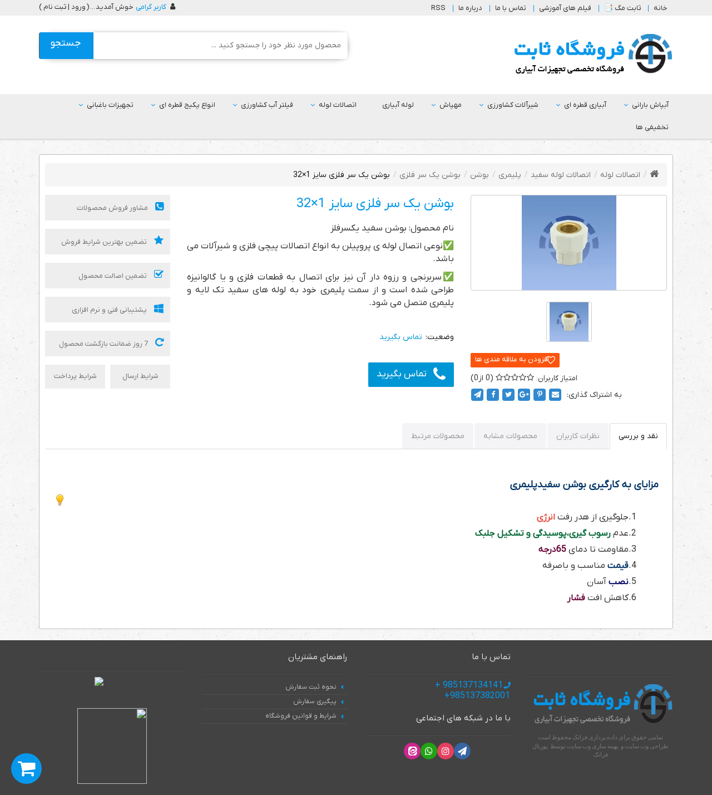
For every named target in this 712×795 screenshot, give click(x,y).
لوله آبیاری (398, 105)
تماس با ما (510, 8)
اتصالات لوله (338, 105)
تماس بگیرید (402, 374)
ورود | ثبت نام (64, 7)
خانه (661, 8)
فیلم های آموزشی (565, 8)
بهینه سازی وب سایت (593, 746)
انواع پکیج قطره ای (187, 105)
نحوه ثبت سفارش (311, 687)
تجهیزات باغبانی (110, 105)
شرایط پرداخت (75, 376)
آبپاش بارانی (650, 105)
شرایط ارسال (140, 376)
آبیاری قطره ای (585, 105)
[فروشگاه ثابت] (590, 54)
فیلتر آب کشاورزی (267, 105)
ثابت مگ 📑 (622, 8)
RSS (438, 8)
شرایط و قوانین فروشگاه (301, 715)
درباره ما (470, 8)
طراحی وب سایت (647, 746)
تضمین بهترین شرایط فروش (105, 242)
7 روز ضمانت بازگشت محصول (104, 344)
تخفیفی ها (652, 127)
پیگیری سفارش (315, 701)
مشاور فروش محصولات (113, 208)
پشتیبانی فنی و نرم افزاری (110, 310)
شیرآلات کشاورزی (512, 105)
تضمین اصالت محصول (113, 276)
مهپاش (450, 105)
